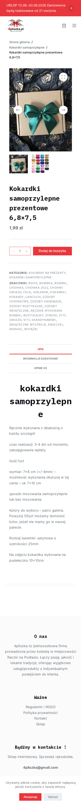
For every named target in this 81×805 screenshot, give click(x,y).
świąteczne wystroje (27, 324)
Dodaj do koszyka (52, 251)
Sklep (40, 724)
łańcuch (33, 297)
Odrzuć (53, 797)
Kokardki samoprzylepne (30, 277)
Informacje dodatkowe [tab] (40, 358)
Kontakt (40, 718)
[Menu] (74, 25)
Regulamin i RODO (41, 707)
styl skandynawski (39, 320)
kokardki (58, 292)
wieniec (16, 329)
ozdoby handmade (46, 301)
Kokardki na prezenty (47, 272)
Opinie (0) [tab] (40, 368)
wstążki (31, 329)
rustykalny (33, 315)
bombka (46, 283)
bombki (60, 283)
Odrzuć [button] (71, 8)
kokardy (16, 297)
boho (33, 283)
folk (27, 292)
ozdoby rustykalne (26, 306)
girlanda (40, 292)
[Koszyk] (64, 25)
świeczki (55, 324)
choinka (16, 287)
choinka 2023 (36, 287)
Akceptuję (30, 797)
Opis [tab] (41, 349)
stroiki (51, 315)
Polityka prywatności (40, 712)
